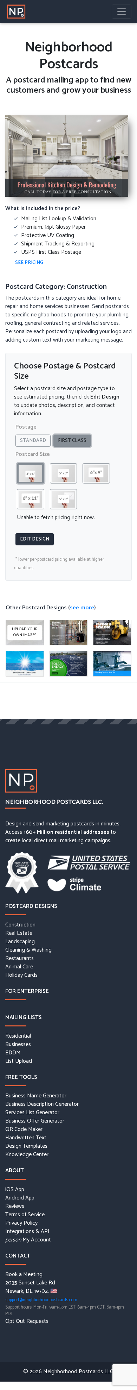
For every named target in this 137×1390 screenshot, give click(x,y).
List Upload (18, 1061)
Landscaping (20, 942)
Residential (18, 1036)
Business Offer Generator (34, 1121)
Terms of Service (25, 1215)
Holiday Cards (21, 975)
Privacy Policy (21, 1223)
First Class (72, 441)
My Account (28, 1240)
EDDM (13, 1053)
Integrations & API (27, 1231)
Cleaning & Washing (28, 950)
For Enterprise (27, 991)
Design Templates (26, 1146)
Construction (20, 925)
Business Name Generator (35, 1096)
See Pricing (29, 263)
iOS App (14, 1189)
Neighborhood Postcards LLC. (54, 801)
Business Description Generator (42, 1104)
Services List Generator (32, 1113)
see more (82, 607)
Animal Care (19, 967)
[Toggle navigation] (121, 12)
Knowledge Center (26, 1155)
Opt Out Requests (26, 1321)
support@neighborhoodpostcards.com (41, 1300)
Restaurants (19, 958)
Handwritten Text (25, 1138)
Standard (33, 441)
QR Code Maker (24, 1129)
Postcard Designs (31, 906)
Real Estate (18, 933)
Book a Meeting (24, 1274)
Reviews (14, 1206)
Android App (19, 1198)
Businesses (18, 1044)
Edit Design (34, 539)
